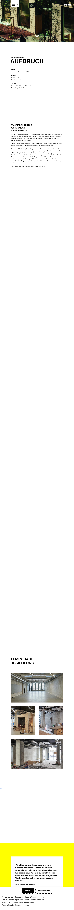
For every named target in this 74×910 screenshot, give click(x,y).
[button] (4, 410)
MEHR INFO (28, 891)
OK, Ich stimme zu (44, 891)
